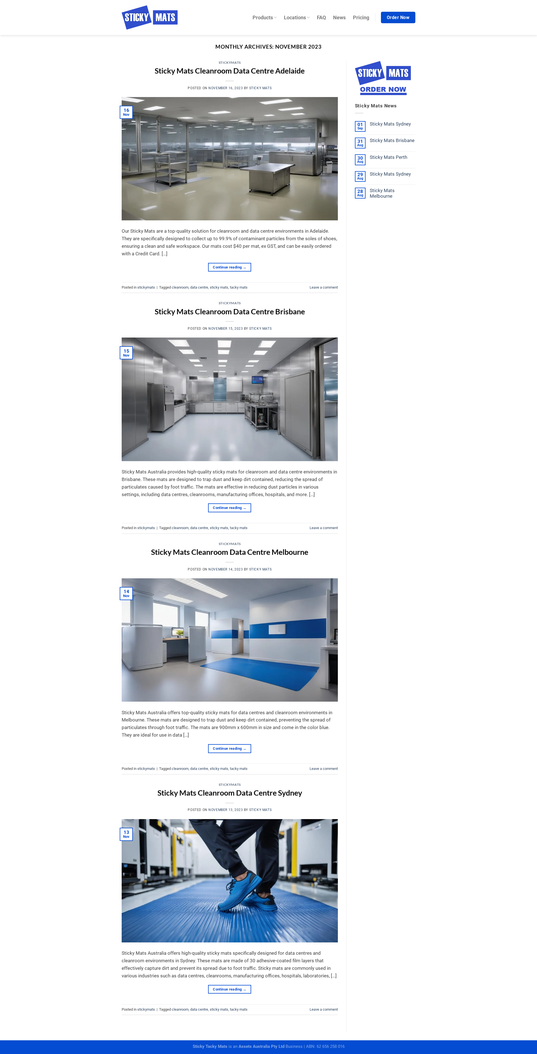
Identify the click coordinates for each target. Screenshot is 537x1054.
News (339, 18)
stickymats (230, 62)
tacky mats (239, 287)
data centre (199, 287)
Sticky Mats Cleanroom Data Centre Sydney (229, 792)
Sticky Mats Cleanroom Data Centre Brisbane (230, 311)
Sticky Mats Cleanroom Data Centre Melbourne (229, 552)
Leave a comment (324, 287)
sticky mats (260, 88)
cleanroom (180, 287)
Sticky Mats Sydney (390, 124)
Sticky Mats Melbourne (382, 193)
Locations (295, 18)
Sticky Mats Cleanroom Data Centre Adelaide (230, 70)
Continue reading (229, 267)
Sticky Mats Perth (388, 157)
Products (263, 18)
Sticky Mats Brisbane (392, 140)
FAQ (321, 18)
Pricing (361, 18)
